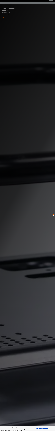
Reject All (42, 428)
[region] (27, 428)
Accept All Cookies (46, 428)
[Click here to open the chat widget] (53, 215)
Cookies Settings (37, 428)
